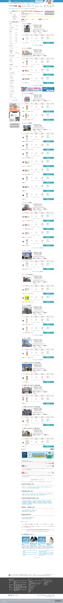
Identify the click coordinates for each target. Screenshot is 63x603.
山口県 (23, 587)
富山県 (21, 584)
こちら (46, 481)
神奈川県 (17, 582)
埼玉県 (19, 582)
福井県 (25, 584)
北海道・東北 (11, 580)
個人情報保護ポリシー (44, 595)
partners (20, 600)
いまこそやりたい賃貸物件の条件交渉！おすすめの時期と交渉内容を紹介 (49, 544)
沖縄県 (17, 590)
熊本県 (21, 589)
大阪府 (14, 586)
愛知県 (14, 585)
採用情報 (53, 595)
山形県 (25, 580)
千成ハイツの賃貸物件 (27, 338)
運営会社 (38, 595)
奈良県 (23, 586)
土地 (47, 531)
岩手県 (19, 580)
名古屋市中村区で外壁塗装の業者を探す (28, 517)
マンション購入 (31, 582)
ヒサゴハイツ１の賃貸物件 (28, 202)
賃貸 (29, 580)
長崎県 (19, 589)
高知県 (19, 588)
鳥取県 (19, 587)
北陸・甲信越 (11, 584)
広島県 (14, 587)
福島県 (14, 581)
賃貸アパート (36, 580)
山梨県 (17, 584)
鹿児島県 (15, 590)
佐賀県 (17, 589)
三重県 (21, 585)
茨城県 (24, 582)
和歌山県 (26, 586)
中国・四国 (10, 587)
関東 (9, 582)
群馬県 (14, 583)
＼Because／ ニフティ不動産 (48, 580)
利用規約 (49, 595)
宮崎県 (25, 589)
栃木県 (26, 582)
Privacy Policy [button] (4, 601)
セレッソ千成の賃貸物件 (27, 305)
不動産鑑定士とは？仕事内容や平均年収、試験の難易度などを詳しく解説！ (33, 544)
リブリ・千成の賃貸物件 (27, 23)
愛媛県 (17, 588)
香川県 (14, 588)
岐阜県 (17, 585)
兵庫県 (17, 586)
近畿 (9, 586)
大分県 (23, 589)
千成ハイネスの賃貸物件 (27, 250)
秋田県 (23, 580)
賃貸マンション (32, 580)
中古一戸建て (44, 531)
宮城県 (21, 580)
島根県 (21, 587)
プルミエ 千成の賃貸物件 (28, 48)
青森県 (17, 580)
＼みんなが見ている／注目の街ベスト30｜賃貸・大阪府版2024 (25, 544)
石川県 (23, 584)
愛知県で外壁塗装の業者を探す (27, 518)
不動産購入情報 (31, 581)
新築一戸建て (40, 531)
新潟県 (14, 584)
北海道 (14, 580)
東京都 (14, 582)
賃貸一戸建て (40, 580)
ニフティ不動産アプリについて (48, 581)
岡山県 (17, 587)
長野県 (19, 584)
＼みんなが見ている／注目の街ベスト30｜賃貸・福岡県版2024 (41, 544)
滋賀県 (21, 586)
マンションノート (27, 481)
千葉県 (22, 582)
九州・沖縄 (10, 589)
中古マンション (34, 531)
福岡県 (14, 589)
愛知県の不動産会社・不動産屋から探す (28, 511)
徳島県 (25, 587)
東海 (9, 585)
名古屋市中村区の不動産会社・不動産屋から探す (29, 510)
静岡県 (19, 585)
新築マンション (29, 531)
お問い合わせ (45, 582)
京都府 (19, 586)
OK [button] (58, 600)
